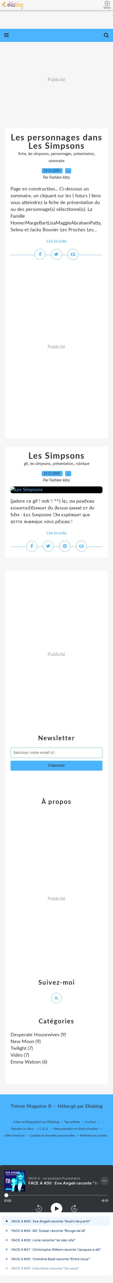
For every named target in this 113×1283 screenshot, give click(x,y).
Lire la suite (56, 241)
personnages (61, 154)
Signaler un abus (22, 1128)
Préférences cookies (93, 1135)
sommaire (56, 161)
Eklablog (93, 1106)
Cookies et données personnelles (52, 1135)
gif (26, 464)
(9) (38, 1035)
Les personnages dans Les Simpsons (56, 142)
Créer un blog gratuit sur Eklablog (36, 1121)
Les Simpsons (56, 456)
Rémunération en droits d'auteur (76, 1128)
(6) (29, 1062)
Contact (90, 1121)
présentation (84, 154)
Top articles (72, 1121)
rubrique (82, 464)
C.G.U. (44, 1128)
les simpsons (38, 154)
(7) (22, 1048)
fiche (22, 154)
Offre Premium (14, 1135)
